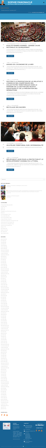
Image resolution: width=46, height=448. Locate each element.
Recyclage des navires (16, 107)
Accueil (29, 12)
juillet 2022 (3, 314)
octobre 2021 (3, 328)
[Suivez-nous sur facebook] (2, 415)
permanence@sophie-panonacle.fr (28, 442)
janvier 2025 (3, 267)
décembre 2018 (4, 382)
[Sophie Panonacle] (2, 2)
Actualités (17, 43)
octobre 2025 (3, 253)
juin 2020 (2, 353)
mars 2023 (3, 301)
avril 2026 (2, 243)
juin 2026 (2, 240)
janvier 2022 (3, 323)
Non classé (3, 231)
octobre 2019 (3, 366)
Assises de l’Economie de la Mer (19, 64)
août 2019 (3, 369)
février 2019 (3, 378)
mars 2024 (3, 283)
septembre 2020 (4, 349)
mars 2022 (3, 320)
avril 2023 (2, 300)
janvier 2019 (3, 380)
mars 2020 (3, 358)
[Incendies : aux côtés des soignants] (3, 197)
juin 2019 (2, 372)
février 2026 (3, 247)
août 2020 (3, 350)
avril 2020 (3, 356)
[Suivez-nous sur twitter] (4, 415)
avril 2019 (2, 375)
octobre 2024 (3, 272)
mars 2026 (3, 245)
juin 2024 (2, 278)
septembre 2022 (4, 311)
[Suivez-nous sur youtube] (7, 415)
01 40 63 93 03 (27, 429)
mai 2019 (2, 374)
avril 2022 (2, 319)
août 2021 (3, 331)
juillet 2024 (3, 276)
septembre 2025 (4, 254)
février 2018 (3, 397)
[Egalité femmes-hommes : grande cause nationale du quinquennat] (23, 32)
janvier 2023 (3, 305)
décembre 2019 (4, 363)
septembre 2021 (4, 330)
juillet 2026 (3, 239)
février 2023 (3, 303)
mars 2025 (3, 264)
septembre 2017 (4, 405)
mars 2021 (3, 339)
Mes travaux (3, 228)
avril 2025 (2, 262)
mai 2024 (2, 279)
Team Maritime (4, 233)
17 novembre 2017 (15, 79)
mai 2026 (2, 242)
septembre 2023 (4, 292)
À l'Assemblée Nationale (11, 43)
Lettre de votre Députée (6, 225)
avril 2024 (3, 281)
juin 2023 (2, 297)
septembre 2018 (4, 386)
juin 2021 (2, 334)
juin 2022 (2, 316)
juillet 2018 (3, 389)
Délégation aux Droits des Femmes (8, 211)
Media (8, 62)
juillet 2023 (3, 295)
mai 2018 (2, 393)
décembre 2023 (4, 287)
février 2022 (3, 322)
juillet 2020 (3, 352)
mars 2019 (3, 377)
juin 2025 (2, 259)
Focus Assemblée (4, 215)
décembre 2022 (4, 306)
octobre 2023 (3, 290)
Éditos (2, 212)
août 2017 (3, 407)
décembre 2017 (4, 400)
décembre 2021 (4, 325)
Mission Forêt (3, 230)
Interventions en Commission (6, 222)
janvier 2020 (3, 361)
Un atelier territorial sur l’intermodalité (24, 145)
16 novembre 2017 (15, 105)
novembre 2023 (4, 289)
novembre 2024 (4, 270)
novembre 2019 (4, 364)
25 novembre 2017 (33, 43)
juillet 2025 (3, 258)
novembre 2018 (4, 383)
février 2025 (3, 265)
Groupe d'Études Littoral (5, 219)
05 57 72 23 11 (27, 439)
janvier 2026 (3, 248)
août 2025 (3, 256)
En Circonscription (10, 143)
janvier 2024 (3, 286)
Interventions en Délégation (6, 223)
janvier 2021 (3, 342)
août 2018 (3, 388)
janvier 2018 (3, 399)
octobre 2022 (3, 309)
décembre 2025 (4, 250)
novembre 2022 (4, 308)
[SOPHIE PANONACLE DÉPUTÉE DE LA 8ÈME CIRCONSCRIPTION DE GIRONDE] (23, 6)
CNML (2, 208)
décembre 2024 (4, 268)
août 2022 (3, 312)
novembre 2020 (4, 345)
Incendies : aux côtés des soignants (12, 195)
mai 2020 (3, 355)
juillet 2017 (3, 408)
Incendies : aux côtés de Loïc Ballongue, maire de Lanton (16, 185)
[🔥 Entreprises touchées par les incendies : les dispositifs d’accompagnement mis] (3, 192)
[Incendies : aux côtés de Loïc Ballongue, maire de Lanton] (3, 187)
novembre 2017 (4, 402)
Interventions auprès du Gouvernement (8, 220)
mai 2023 (2, 298)
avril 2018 (2, 394)
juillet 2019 (3, 371)
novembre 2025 (4, 251)
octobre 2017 (3, 403)
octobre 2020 (3, 347)
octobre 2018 (3, 385)
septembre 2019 (4, 367)
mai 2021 (2, 336)
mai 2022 (2, 317)
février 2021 (3, 341)
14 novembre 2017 (15, 157)
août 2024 (3, 275)
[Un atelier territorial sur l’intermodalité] (23, 131)
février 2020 (3, 360)
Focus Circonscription (23, 43)
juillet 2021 (3, 333)
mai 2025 (2, 261)
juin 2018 (2, 391)
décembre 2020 (4, 344)
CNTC (2, 209)
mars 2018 (3, 396)
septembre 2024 (4, 273)
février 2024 (3, 284)
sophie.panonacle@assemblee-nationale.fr (30, 431)
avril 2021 (2, 338)
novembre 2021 (4, 327)
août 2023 (3, 294)
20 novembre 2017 (15, 62)
